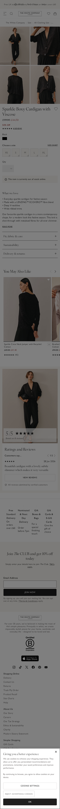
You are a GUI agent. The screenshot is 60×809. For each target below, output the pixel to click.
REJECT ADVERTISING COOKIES (19, 794)
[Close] (56, 752)
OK (30, 802)
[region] (30, 778)
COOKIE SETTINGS (30, 786)
